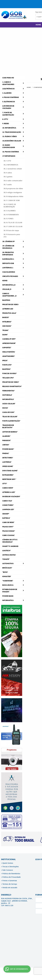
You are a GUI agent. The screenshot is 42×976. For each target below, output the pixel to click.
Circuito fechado (10, 276)
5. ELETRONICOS (8, 102)
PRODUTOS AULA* (9, 313)
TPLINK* (5, 330)
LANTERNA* (7, 462)
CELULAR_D (6, 289)
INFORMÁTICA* (8, 399)
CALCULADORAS (8, 272)
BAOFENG (6, 300)
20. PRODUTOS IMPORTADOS (8, 253)
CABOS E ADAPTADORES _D (9, 295)
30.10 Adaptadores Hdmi (13, 196)
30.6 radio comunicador (13, 180)
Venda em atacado (9, 887)
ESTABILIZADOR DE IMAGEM (9, 590)
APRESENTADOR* (9, 343)
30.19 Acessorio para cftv (12, 235)
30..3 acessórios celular (13, 169)
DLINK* (5, 335)
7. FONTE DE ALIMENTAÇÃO (8, 114)
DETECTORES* (7, 458)
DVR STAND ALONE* (10, 471)
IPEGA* (5, 360)
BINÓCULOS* (7, 568)
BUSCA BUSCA (7, 585)
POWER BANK (7, 596)
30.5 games (8, 176)
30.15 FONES (8, 218)
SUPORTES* (6, 348)
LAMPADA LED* (8, 509)
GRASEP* (5, 514)
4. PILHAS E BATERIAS (10, 97)
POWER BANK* (8, 449)
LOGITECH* (6, 551)
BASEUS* (5, 317)
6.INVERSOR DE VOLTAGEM (8, 107)
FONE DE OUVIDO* (9, 373)
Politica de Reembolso (11, 873)
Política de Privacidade (11, 877)
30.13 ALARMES (10, 211)
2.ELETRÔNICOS (8, 89)
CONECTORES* (8, 505)
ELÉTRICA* (6, 518)
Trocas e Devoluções (10, 866)
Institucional (8, 859)
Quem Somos (7, 863)
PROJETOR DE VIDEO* (10, 382)
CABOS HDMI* (7, 488)
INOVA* (5, 408)
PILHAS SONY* (8, 527)
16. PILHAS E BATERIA (10, 152)
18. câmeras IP (8, 241)
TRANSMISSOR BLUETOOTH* (8, 426)
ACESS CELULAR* (8, 404)
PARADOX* (6, 440)
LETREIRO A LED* (8, 492)
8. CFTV (5, 119)
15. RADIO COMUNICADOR (8, 146)
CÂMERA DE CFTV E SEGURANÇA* (9, 541)
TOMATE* (6, 559)
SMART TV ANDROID (10, 546)
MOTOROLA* (7, 395)
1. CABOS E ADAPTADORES (8, 83)
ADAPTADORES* (8, 356)
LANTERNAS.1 (7, 268)
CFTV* (4, 484)
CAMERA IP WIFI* (9, 339)
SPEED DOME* (7, 466)
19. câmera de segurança (8, 247)
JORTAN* (5, 445)
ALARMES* (6, 436)
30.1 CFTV (7, 161)
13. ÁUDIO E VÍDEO (9, 136)
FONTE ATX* (7, 365)
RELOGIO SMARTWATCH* (12, 386)
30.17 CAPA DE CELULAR (13, 226)
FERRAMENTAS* (8, 391)
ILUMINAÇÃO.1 (8, 259)
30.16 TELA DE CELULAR (13, 222)
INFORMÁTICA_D (8, 285)
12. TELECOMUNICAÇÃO (11, 132)
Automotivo (8, 563)
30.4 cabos (8, 173)
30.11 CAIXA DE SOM (12, 200)
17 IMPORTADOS (8, 156)
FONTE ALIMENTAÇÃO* (11, 421)
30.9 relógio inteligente (13, 192)
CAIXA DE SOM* (8, 412)
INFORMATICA (8, 600)
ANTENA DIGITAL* (9, 555)
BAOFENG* (6, 369)
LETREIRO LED (7, 309)
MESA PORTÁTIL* (8, 352)
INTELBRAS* (7, 322)
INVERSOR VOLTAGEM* (11, 496)
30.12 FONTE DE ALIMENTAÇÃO (10, 205)
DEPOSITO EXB (8, 263)
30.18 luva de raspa (11, 230)
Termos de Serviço (9, 884)
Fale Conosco (7, 870)
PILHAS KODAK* (8, 531)
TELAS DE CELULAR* (10, 417)
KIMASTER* (6, 576)
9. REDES (5, 123)
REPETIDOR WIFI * (9, 479)
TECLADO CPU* (8, 378)
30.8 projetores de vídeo (13, 188)
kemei (4, 281)
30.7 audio (8, 184)
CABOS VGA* (7, 501)
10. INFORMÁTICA (9, 128)
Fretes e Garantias (9, 880)
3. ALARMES (7, 93)
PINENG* (5, 453)
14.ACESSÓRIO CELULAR (11, 141)
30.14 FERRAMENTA (11, 214)
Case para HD (8, 78)
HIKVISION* (7, 326)
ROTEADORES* (8, 475)
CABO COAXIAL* (8, 535)
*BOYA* (5, 572)
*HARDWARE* (7, 581)
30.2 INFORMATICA (11, 165)
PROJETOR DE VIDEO (10, 304)
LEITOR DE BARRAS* (10, 432)
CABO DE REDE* (8, 522)
